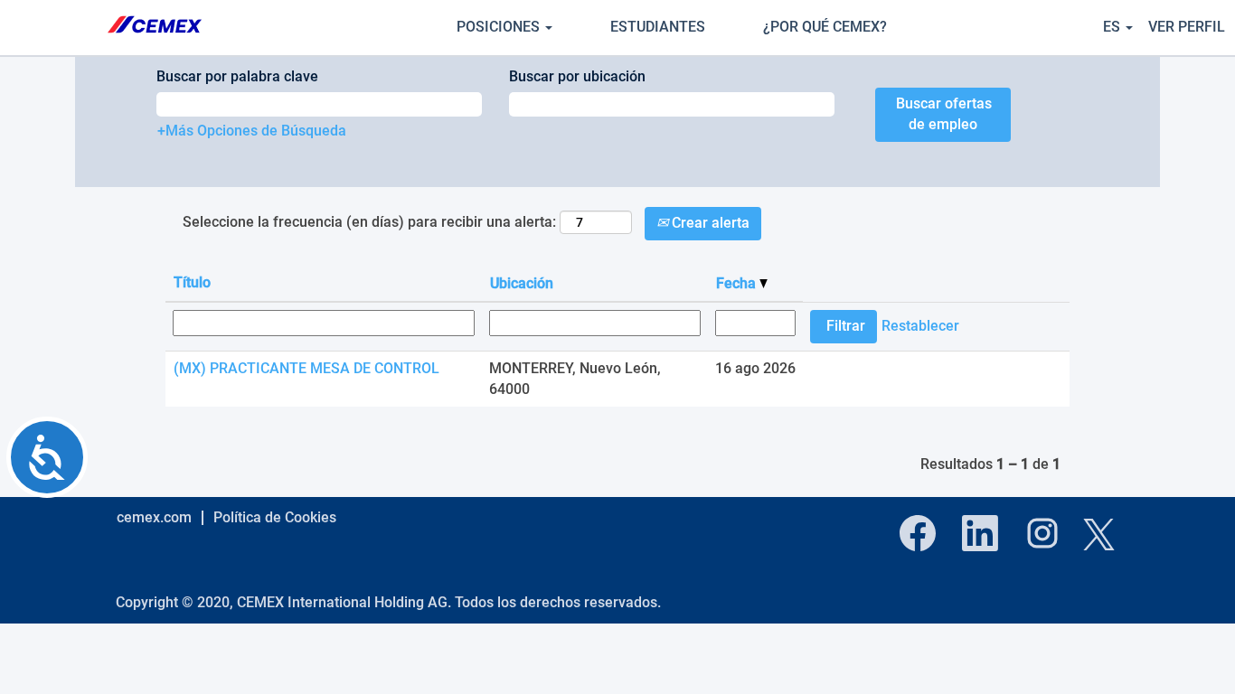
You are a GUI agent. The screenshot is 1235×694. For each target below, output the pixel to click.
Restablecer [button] (920, 325)
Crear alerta (708, 222)
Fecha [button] (737, 283)
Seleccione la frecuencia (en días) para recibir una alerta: (369, 221)
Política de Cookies (274, 517)
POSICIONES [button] (500, 26)
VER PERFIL (1186, 26)
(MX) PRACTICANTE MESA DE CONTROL (306, 368)
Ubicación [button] (521, 283)
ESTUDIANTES (657, 26)
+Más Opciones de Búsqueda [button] (251, 130)
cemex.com (154, 517)
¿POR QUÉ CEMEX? (825, 26)
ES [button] (1113, 26)
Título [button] (192, 282)
